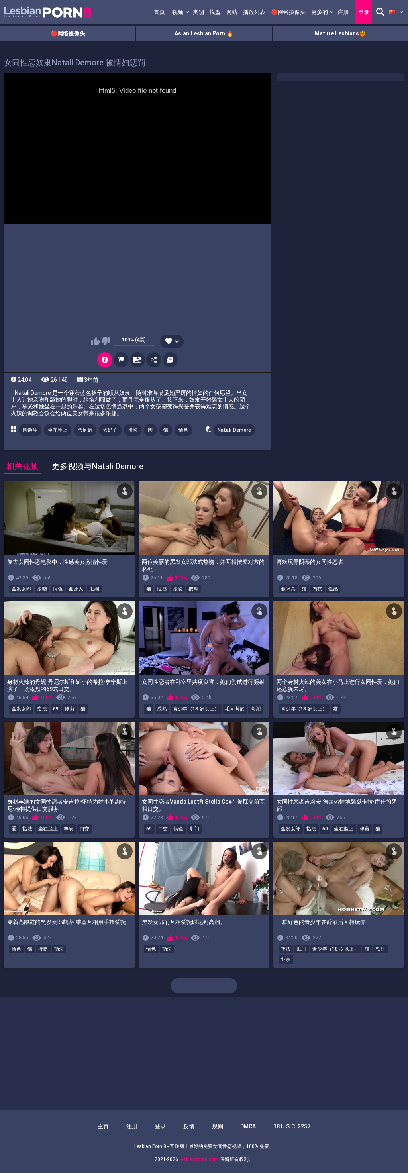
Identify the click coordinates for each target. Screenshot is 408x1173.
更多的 (319, 12)
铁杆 (381, 949)
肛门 (195, 829)
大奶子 (110, 430)
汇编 (94, 589)
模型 (215, 12)
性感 (162, 589)
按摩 (193, 589)
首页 (159, 12)
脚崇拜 (30, 430)
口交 (85, 829)
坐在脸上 (57, 430)
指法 (42, 709)
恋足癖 (85, 430)
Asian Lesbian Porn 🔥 (204, 33)
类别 (198, 12)
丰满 (69, 829)
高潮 (256, 709)
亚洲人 (76, 589)
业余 (286, 959)
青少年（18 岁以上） (196, 709)
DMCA (248, 1126)
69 (56, 709)
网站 (231, 12)
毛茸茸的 (235, 709)
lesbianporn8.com (199, 1159)
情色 (183, 430)
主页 (103, 1126)
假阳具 (288, 589)
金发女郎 (21, 589)
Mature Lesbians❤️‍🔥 (340, 33)
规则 (217, 1126)
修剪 (70, 709)
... (204, 985)
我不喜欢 (106, 341)
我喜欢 (95, 341)
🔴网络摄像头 (288, 12)
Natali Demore (234, 430)
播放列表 (254, 12)
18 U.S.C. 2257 (291, 1126)
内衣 (317, 589)
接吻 (133, 430)
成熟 (162, 709)
